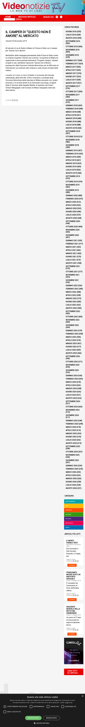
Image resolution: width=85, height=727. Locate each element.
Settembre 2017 (73, 86)
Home (8, 17)
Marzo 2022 (71, 292)
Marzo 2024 (71, 382)
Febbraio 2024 (72, 379)
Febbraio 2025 (72, 424)
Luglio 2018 (71, 125)
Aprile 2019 (71, 160)
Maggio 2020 (71, 208)
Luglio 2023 (71, 350)
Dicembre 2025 (72, 460)
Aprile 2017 (71, 70)
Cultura (68, 514)
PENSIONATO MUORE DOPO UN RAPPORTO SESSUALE (73, 575)
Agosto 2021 (71, 263)
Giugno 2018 (71, 121)
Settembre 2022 (73, 311)
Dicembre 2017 (72, 100)
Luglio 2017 (71, 80)
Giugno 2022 (71, 302)
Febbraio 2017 (72, 64)
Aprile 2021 (71, 250)
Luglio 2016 (71, 35)
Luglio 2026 (71, 485)
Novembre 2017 (72, 95)
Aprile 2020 (71, 205)
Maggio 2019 (71, 163)
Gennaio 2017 (72, 60)
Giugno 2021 (71, 257)
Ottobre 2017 (72, 91)
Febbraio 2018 (72, 109)
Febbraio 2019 (72, 154)
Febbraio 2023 (72, 334)
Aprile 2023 (71, 340)
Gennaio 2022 (72, 285)
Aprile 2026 (71, 475)
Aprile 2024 (71, 385)
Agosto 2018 (71, 128)
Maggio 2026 (71, 478)
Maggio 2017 (71, 73)
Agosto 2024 (71, 398)
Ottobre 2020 (72, 227)
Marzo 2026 (71, 472)
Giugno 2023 (71, 347)
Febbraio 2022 (72, 289)
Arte (67, 506)
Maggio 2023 (71, 343)
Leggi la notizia (70, 559)
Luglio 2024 (71, 395)
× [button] (82, 696)
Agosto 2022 (71, 308)
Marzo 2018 (71, 112)
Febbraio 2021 (72, 244)
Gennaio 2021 (72, 240)
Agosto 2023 (71, 353)
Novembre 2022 (72, 320)
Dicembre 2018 (72, 145)
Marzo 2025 (71, 427)
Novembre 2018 (72, 140)
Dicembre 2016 (72, 55)
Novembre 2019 (72, 185)
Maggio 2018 (71, 118)
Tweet (15, 100)
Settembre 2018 (73, 131)
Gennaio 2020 (72, 195)
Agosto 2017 (71, 83)
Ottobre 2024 (72, 407)
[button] (42, 723)
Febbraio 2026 (72, 469)
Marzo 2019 (71, 157)
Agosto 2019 (71, 173)
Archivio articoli (27, 17)
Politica (68, 519)
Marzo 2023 (71, 337)
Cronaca (68, 510)
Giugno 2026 (71, 482)
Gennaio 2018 (72, 105)
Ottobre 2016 (72, 46)
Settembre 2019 (73, 176)
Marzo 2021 (71, 247)
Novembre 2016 (72, 50)
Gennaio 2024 (72, 376)
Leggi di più (68, 702)
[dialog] (42, 710)
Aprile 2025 (71, 430)
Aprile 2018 (71, 115)
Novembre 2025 (72, 455)
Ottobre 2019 (72, 182)
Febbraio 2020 (72, 199)
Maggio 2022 (71, 298)
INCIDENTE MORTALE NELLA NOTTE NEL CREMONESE (73, 610)
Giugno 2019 (71, 167)
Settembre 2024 (73, 401)
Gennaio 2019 (72, 150)
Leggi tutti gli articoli (72, 672)
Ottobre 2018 (72, 137)
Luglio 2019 (71, 170)
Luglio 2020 (71, 215)
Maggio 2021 (71, 253)
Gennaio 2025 (72, 421)
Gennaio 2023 (72, 330)
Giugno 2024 (71, 392)
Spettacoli (69, 523)
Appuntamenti (70, 501)
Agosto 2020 (71, 218)
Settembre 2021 (73, 266)
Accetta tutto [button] (33, 718)
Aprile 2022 (71, 295)
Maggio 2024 (71, 388)
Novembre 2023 (72, 365)
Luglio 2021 (71, 260)
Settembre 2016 (73, 41)
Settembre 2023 (73, 356)
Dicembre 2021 (72, 280)
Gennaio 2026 (72, 466)
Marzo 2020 (71, 202)
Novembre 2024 (72, 410)
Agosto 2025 (71, 443)
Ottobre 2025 (72, 452)
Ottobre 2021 (72, 272)
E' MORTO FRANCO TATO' (72, 542)
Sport (67, 527)
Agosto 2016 (71, 38)
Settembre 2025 (73, 446)
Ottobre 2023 (72, 362)
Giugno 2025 (71, 437)
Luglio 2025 (71, 440)
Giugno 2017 (71, 76)
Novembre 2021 (72, 275)
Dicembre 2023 (72, 370)
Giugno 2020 (71, 212)
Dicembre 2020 (72, 235)
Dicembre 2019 (72, 190)
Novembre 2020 (72, 230)
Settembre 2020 (73, 221)
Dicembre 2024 (72, 415)
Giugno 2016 (71, 31)
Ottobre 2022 (72, 317)
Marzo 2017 (71, 67)
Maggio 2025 (71, 433)
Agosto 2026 (71, 488)
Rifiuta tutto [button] (51, 718)
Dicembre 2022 (72, 325)
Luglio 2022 (71, 305)
